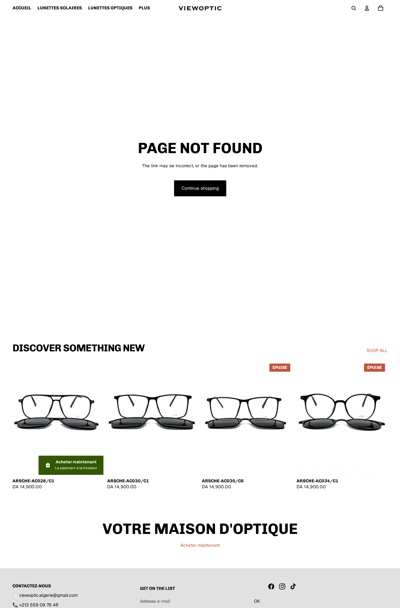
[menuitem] (144, 8)
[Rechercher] (354, 8)
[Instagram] (282, 586)
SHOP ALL (377, 350)
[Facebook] (271, 586)
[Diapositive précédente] (21, 418)
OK (257, 601)
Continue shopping (200, 188)
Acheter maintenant (200, 545)
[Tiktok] (293, 586)
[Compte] (367, 8)
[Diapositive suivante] (94, 418)
